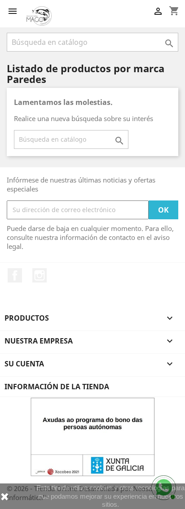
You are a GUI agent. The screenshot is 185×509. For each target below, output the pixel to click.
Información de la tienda (56, 387)
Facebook (15, 275)
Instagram (39, 275)
